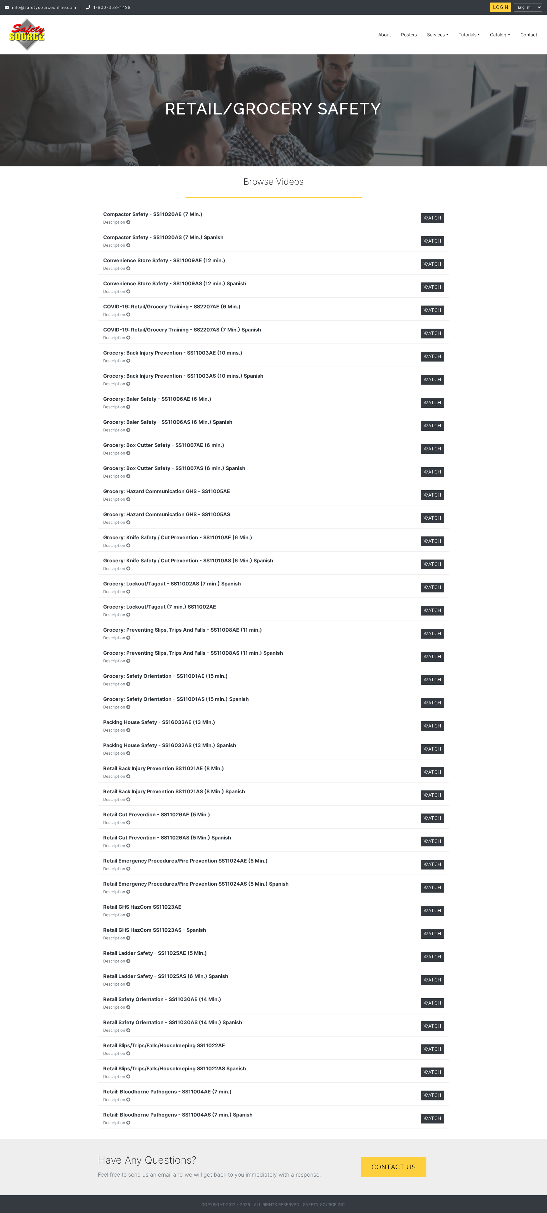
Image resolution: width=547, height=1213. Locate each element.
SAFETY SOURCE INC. (324, 1204)
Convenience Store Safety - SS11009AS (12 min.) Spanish (174, 283)
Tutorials (467, 34)
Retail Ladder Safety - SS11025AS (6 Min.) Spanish (165, 976)
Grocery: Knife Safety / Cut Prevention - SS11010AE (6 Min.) (177, 537)
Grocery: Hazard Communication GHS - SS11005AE (166, 491)
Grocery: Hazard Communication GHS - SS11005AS (166, 514)
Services (436, 34)
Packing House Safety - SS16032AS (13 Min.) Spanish (169, 745)
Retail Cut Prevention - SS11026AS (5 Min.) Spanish (167, 837)
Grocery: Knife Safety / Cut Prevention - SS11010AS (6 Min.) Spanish (188, 560)
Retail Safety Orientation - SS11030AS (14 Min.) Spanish (172, 1022)
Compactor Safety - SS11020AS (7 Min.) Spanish (163, 237)
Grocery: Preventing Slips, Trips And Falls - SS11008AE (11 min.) (182, 630)
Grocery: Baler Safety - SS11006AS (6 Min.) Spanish (167, 422)
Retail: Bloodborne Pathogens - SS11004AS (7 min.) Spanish (178, 1114)
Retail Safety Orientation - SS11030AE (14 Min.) (162, 999)
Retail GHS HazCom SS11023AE (142, 907)
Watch (432, 217)
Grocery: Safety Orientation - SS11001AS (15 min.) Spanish (176, 699)
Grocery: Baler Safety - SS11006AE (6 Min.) (157, 399)
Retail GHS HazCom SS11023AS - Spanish (154, 930)
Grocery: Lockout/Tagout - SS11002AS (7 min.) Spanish (172, 583)
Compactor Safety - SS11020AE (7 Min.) (153, 214)
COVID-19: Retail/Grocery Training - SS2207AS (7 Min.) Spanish (182, 329)
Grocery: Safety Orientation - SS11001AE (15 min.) (165, 676)
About (384, 34)
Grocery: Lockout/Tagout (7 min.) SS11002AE (159, 606)
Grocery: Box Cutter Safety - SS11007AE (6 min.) (163, 445)
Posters (409, 34)
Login (500, 7)
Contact (528, 34)
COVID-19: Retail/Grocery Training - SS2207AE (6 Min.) (172, 306)
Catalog (498, 34)
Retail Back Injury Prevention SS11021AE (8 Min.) (163, 768)
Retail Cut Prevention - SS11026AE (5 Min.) (156, 814)
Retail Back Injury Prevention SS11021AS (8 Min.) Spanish (174, 791)
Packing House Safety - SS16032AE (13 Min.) (159, 722)
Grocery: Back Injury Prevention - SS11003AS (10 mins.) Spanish (183, 376)
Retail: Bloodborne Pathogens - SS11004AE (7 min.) (167, 1091)
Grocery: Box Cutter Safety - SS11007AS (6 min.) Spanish (174, 468)
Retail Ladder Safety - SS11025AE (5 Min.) (155, 953)
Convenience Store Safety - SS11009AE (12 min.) (164, 260)
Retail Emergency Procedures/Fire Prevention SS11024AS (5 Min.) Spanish (196, 884)
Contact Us (394, 1167)
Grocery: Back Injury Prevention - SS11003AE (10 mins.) (172, 353)
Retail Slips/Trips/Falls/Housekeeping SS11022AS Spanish (174, 1068)
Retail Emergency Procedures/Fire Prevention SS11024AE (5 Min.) (185, 860)
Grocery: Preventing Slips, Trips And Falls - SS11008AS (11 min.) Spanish (193, 653)
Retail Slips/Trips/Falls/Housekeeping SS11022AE (164, 1045)
